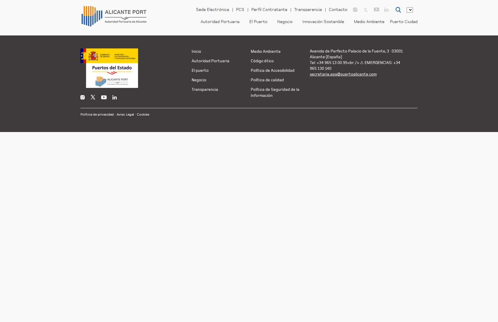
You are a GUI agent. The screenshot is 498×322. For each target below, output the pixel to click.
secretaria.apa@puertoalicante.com (343, 74)
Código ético (262, 61)
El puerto (200, 70)
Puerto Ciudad (404, 22)
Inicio (196, 51)
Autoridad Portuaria (220, 22)
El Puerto (258, 22)
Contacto (338, 9)
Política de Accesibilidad (273, 70)
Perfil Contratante (269, 9)
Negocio (285, 22)
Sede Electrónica (212, 9)
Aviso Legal (125, 114)
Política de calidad (267, 80)
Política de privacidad (97, 114)
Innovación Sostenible (323, 22)
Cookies (143, 114)
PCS (240, 9)
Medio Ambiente (369, 22)
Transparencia (308, 9)
